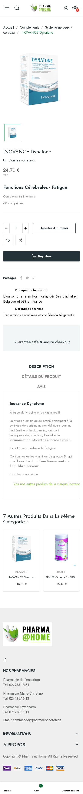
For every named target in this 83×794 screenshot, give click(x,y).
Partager (21, 278)
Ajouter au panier (54, 228)
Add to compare (21, 240)
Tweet (27, 278)
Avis (41, 386)
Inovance (21, 572)
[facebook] (5, 660)
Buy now (45, 256)
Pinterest (33, 278)
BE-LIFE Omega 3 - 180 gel (62, 577)
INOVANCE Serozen (21, 577)
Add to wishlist (8, 240)
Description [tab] (41, 366)
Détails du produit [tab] (41, 376)
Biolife (61, 572)
